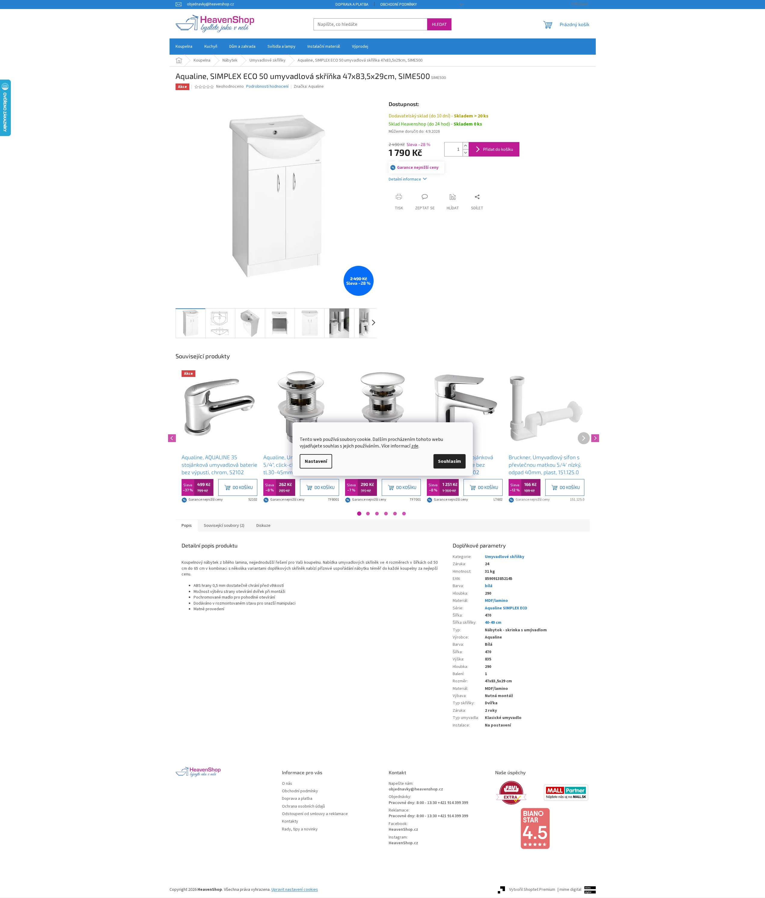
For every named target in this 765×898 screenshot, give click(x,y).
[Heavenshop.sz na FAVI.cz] (518, 793)
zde (414, 446)
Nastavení (316, 461)
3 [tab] (377, 513)
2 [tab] (368, 513)
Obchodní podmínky (398, 4)
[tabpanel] (219, 437)
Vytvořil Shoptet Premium (532, 890)
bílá (488, 586)
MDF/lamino (496, 601)
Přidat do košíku (498, 149)
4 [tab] (386, 513)
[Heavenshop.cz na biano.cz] (542, 829)
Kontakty (290, 821)
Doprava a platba (351, 4)
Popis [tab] (187, 526)
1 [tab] (359, 513)
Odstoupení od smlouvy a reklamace (315, 814)
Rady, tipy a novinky (300, 829)
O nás (287, 784)
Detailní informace (405, 179)
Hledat (439, 24)
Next (594, 437)
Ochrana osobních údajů (303, 806)
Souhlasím (449, 461)
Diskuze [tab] (263, 526)
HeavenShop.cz (403, 830)
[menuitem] (184, 46)
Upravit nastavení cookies (294, 890)
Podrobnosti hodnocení (267, 86)
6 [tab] (404, 513)
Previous (171, 437)
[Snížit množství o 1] (466, 152)
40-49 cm (493, 623)
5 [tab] (395, 513)
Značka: (309, 86)
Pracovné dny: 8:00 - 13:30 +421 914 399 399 (428, 803)
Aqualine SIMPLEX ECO (506, 608)
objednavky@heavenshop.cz (416, 789)
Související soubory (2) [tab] (224, 526)
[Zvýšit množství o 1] (466, 145)
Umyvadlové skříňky (504, 557)
